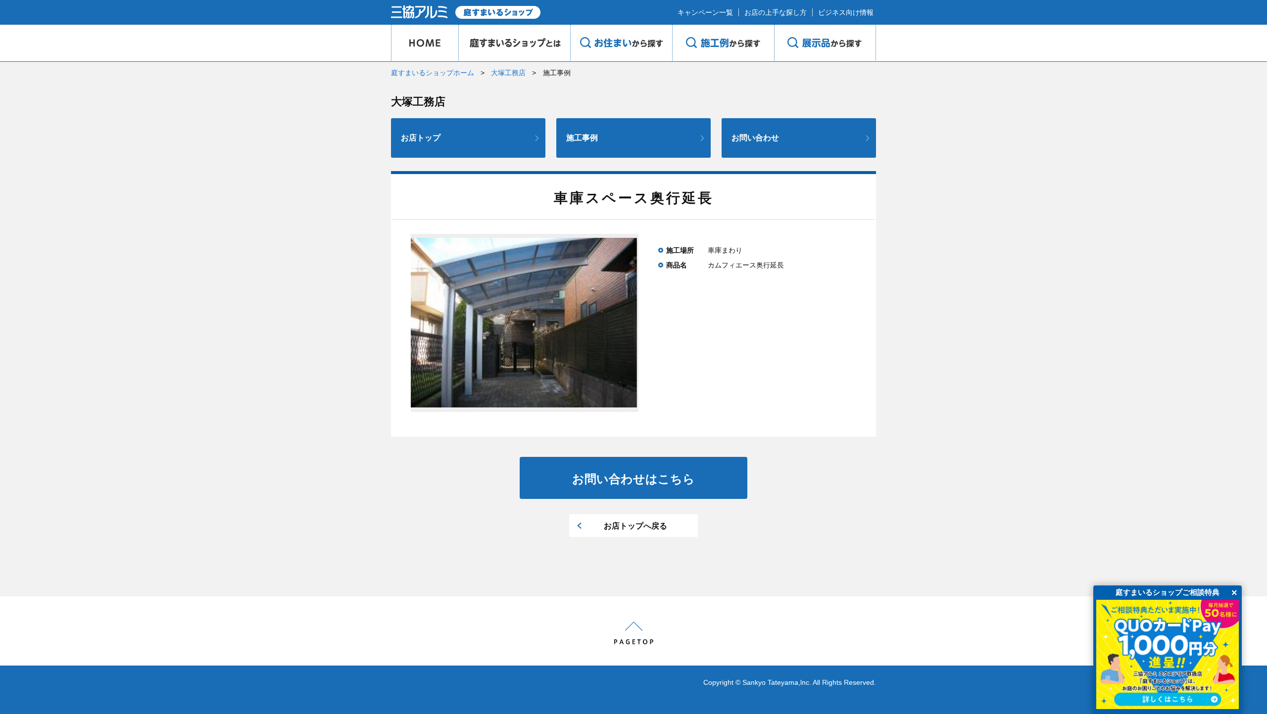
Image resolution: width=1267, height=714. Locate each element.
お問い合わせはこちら (633, 479)
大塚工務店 (508, 73)
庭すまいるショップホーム (432, 73)
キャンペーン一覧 (705, 12)
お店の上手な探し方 (775, 12)
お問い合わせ (755, 138)
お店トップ (420, 138)
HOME (424, 43)
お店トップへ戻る (635, 526)
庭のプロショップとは (514, 43)
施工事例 (582, 138)
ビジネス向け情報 (846, 12)
